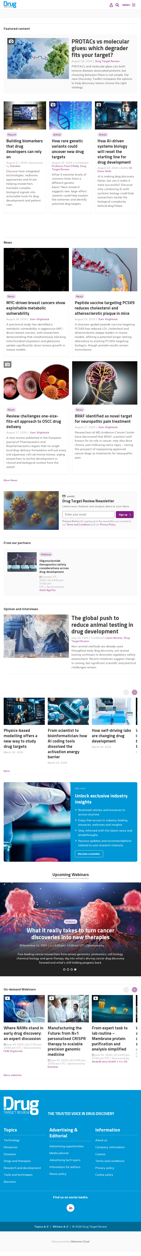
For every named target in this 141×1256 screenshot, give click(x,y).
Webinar (46, 554)
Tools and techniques (18, 1174)
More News (10, 480)
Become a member (89, 854)
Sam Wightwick (39, 319)
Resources (10, 1147)
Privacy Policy (108, 524)
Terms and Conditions (79, 524)
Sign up (123, 515)
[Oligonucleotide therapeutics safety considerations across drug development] (71, 969)
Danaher (15, 166)
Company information (110, 1147)
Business (10, 1181)
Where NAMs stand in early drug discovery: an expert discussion (23, 1033)
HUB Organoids (13, 1051)
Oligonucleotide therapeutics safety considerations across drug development (54, 566)
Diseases (10, 1154)
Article (57, 134)
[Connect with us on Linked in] (70, 1208)
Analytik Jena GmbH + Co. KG (109, 1061)
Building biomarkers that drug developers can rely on (24, 149)
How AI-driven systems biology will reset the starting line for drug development (114, 151)
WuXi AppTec (47, 590)
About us (101, 1140)
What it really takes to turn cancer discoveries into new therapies (70, 934)
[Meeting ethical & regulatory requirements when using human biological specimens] (64, 969)
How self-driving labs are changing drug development (111, 735)
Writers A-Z (60, 1226)
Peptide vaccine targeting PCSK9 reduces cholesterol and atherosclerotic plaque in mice (105, 307)
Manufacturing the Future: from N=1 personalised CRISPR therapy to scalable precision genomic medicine (67, 1041)
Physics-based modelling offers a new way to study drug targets (20, 738)
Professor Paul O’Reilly (65, 166)
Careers (100, 1154)
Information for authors (64, 1167)
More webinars (13, 1075)
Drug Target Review (107, 61)
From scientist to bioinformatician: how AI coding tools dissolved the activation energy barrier (67, 743)
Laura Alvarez (114, 637)
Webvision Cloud (80, 1241)
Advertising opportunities (66, 1146)
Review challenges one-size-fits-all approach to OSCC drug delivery (33, 421)
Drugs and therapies (17, 1161)
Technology (12, 1140)
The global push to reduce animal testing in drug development (102, 624)
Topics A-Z (41, 1226)
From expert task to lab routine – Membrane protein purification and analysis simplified (110, 1038)
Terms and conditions (109, 1161)
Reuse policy (57, 1174)
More (7, 771)
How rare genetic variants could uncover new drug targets (68, 149)
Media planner (59, 1153)
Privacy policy (104, 1168)
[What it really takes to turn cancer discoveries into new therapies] (75, 969)
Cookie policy (104, 1174)
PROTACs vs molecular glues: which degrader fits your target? (100, 48)
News (11, 296)
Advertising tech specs (64, 1160)
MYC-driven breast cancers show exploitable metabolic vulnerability (35, 307)
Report (12, 134)
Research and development (22, 1168)
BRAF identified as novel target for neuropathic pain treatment (103, 418)
